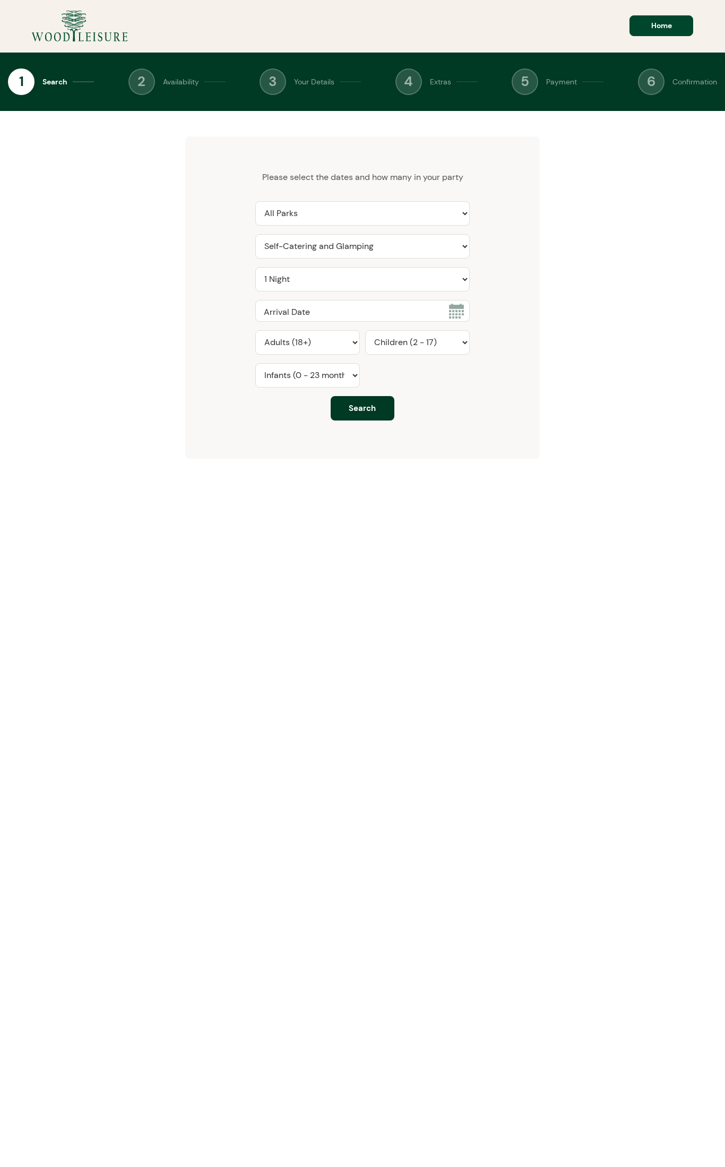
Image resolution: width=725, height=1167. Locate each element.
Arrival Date (287, 312)
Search (54, 82)
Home (661, 25)
